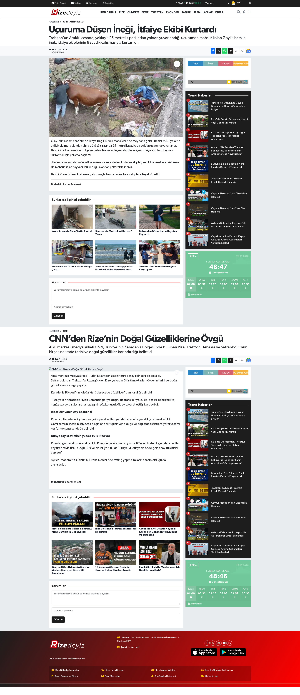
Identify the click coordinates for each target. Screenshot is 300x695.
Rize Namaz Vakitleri (166, 670)
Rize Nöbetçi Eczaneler (67, 670)
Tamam (248, 690)
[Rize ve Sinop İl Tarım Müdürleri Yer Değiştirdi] (115, 514)
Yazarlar (93, 3)
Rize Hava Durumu (115, 670)
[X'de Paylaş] (218, 51)
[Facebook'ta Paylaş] (213, 51)
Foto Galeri (60, 3)
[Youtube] (224, 643)
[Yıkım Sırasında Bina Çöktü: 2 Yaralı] (72, 216)
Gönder (58, 316)
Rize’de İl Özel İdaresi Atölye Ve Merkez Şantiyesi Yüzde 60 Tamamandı (71, 570)
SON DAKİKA (108, 12)
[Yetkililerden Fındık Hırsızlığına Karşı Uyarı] (159, 252)
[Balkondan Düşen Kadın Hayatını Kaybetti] (159, 216)
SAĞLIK (186, 12)
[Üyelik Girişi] (248, 3)
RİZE (122, 12)
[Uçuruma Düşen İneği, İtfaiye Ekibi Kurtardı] (116, 97)
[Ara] (239, 12)
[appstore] (204, 652)
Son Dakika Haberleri (165, 676)
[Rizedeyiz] (66, 12)
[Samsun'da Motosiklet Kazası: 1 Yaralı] (115, 216)
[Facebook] (207, 643)
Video (78, 3)
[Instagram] (218, 643)
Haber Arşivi (211, 676)
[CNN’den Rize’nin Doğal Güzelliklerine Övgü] (116, 369)
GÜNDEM (133, 12)
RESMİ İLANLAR (203, 12)
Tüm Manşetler (112, 676)
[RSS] (229, 643)
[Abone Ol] (248, 51)
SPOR (145, 12)
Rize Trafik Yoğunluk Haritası (219, 670)
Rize (65, 331)
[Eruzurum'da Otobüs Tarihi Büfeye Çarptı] (72, 252)
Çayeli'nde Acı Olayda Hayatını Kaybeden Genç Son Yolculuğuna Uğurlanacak (158, 531)
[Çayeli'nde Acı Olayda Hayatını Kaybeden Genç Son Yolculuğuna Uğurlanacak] (159, 514)
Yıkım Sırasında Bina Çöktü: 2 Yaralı (72, 231)
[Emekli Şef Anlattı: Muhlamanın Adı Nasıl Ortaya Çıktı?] (159, 552)
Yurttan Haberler (73, 22)
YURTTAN (157, 12)
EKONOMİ (172, 12)
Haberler (54, 22)
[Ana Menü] (249, 12)
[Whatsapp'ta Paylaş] (224, 51)
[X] (212, 643)
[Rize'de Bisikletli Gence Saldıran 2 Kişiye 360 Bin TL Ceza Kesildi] (72, 514)
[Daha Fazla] (230, 51)
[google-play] (233, 652)
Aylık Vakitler (196, 295)
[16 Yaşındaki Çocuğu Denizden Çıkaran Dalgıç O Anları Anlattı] (115, 552)
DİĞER (219, 12)
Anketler (109, 3)
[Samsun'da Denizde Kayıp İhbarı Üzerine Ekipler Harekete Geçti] (115, 252)
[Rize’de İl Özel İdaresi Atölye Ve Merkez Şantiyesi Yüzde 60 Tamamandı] (72, 552)
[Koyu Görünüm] (244, 12)
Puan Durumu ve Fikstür (67, 676)
